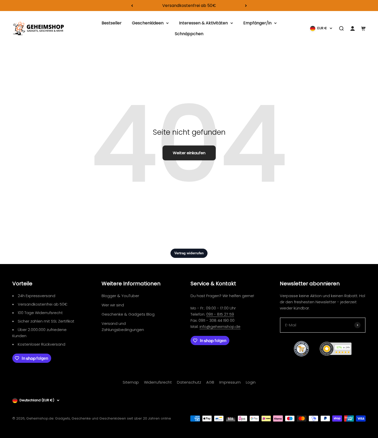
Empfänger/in (257, 23)
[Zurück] (132, 5)
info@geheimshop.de (220, 326)
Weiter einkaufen (189, 152)
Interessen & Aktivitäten (203, 23)
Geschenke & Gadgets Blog (128, 314)
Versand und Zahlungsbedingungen (123, 326)
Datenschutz (189, 382)
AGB (210, 382)
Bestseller (112, 23)
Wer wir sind (113, 305)
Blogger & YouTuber (120, 295)
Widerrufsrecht (158, 382)
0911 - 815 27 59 (220, 314)
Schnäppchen (189, 34)
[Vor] (246, 5)
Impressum (230, 382)
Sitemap (131, 382)
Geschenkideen (148, 23)
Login (251, 382)
